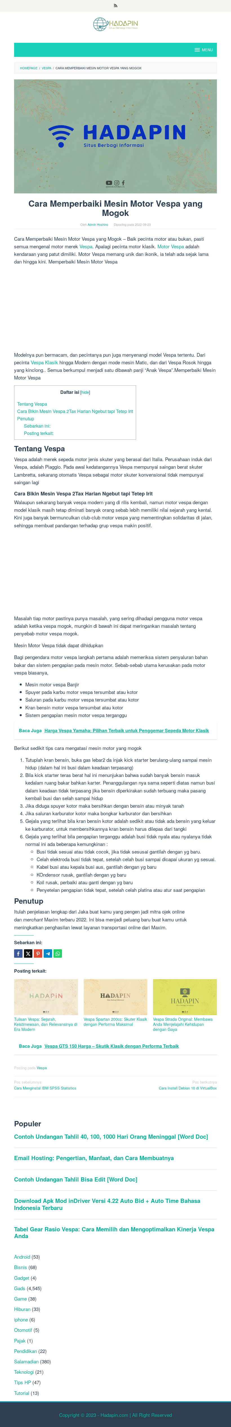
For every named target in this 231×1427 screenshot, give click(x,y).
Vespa (85, 246)
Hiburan (22, 1308)
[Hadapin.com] (115, 23)
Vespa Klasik (44, 362)
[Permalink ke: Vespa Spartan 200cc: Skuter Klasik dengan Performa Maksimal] (116, 997)
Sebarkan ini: (37, 425)
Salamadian (26, 1361)
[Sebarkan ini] (18, 953)
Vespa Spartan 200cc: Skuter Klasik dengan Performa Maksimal (115, 1021)
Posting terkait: (39, 433)
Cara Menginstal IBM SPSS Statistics (45, 1085)
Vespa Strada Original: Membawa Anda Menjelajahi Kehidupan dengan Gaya (183, 1024)
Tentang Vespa (32, 403)
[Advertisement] (115, 309)
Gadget (21, 1277)
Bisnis (20, 1266)
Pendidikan (25, 1350)
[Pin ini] (38, 953)
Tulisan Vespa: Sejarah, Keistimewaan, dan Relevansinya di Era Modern (45, 1024)
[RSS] (115, 6)
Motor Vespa (170, 246)
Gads (19, 1288)
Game (20, 1298)
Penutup (25, 418)
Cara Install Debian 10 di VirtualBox (188, 1085)
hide (85, 392)
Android (22, 1256)
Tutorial (21, 1392)
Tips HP (22, 1382)
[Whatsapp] (58, 953)
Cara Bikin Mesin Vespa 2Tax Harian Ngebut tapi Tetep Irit (75, 411)
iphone (21, 1319)
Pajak (20, 1340)
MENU (207, 49)
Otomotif (23, 1329)
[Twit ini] (28, 953)
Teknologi (24, 1371)
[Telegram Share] (48, 953)
